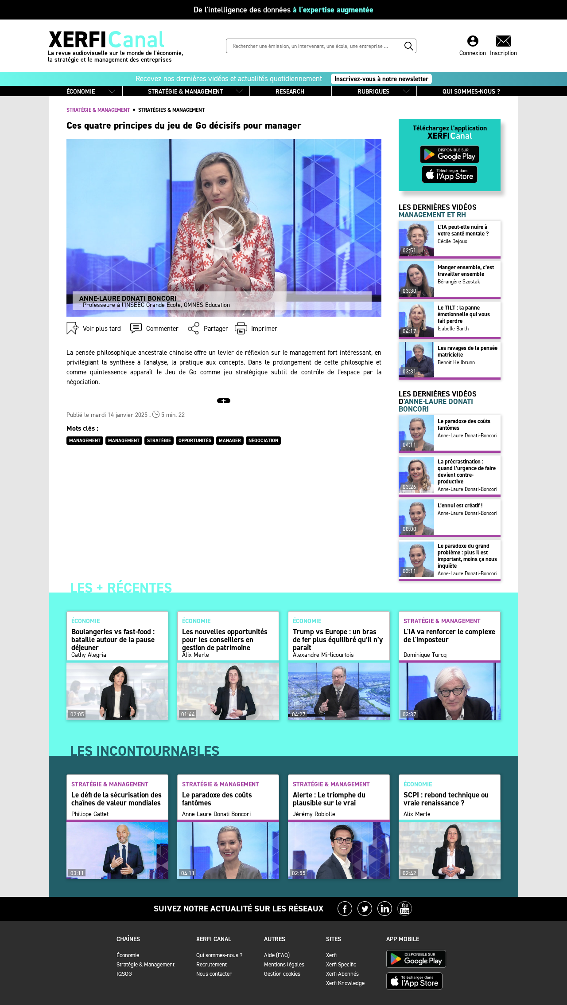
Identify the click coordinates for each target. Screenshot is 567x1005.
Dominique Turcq (425, 655)
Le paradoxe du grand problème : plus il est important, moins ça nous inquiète (467, 555)
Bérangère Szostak (459, 282)
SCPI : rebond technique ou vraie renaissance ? (446, 799)
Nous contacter (214, 974)
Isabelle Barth (453, 329)
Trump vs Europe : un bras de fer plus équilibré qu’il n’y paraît (338, 640)
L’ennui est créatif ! (460, 505)
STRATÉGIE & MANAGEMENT (185, 91)
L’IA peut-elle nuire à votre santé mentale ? (463, 230)
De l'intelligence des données (283, 9)
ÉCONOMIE (80, 91)
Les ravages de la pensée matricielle (467, 351)
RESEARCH (290, 91)
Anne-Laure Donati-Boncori (467, 435)
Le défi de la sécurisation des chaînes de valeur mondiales (116, 799)
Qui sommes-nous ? (219, 955)
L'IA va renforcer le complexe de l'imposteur (449, 636)
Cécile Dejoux (452, 241)
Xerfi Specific (341, 964)
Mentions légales (284, 964)
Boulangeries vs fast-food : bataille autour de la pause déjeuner (113, 640)
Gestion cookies (282, 974)
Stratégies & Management (171, 110)
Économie (128, 955)
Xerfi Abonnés (342, 974)
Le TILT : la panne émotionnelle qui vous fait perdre (464, 314)
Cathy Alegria (88, 655)
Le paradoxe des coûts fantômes (464, 424)
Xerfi (331, 955)
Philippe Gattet (90, 814)
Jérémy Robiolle (314, 814)
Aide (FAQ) (277, 955)
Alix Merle (195, 655)
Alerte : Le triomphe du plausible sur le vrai (329, 799)
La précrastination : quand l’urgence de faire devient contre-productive (467, 471)
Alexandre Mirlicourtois (323, 655)
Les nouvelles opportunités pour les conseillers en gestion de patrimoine (225, 640)
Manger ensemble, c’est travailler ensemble (466, 270)
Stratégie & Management (146, 964)
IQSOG (124, 974)
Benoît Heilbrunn (456, 362)
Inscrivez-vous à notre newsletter (381, 79)
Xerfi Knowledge (345, 983)
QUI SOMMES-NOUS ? (471, 91)
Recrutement (211, 964)
